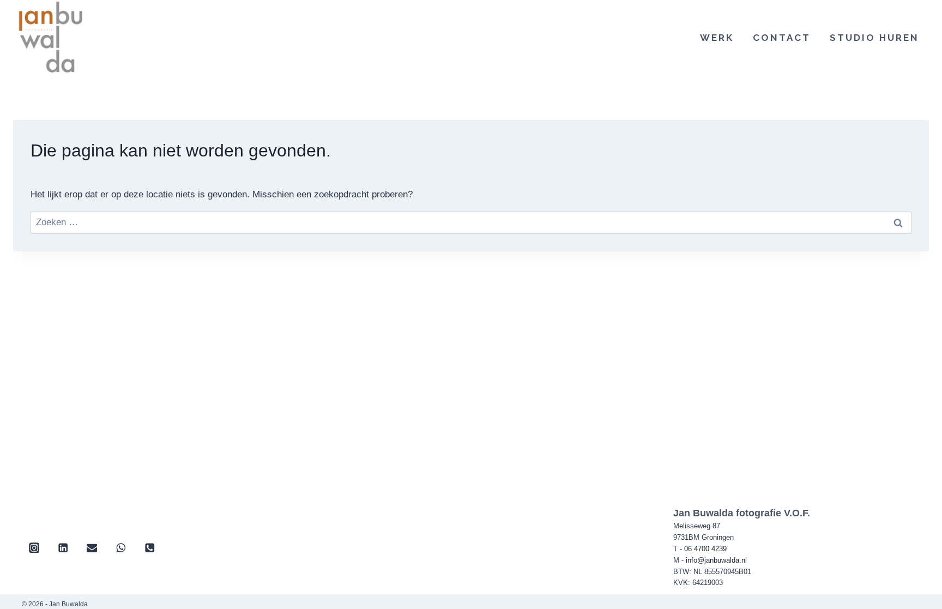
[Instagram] (34, 547)
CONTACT (782, 37)
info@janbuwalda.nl (716, 560)
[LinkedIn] (63, 547)
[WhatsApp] (120, 547)
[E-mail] (91, 547)
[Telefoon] (149, 547)
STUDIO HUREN (874, 37)
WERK (717, 37)
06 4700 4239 (705, 549)
